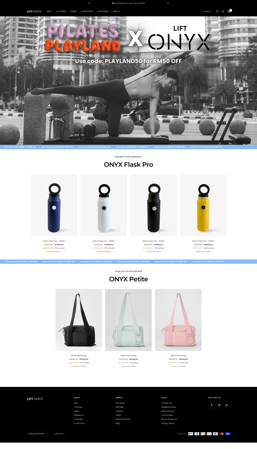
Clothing (78, 407)
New (76, 403)
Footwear (78, 419)
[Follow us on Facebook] (212, 405)
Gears (76, 411)
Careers (119, 411)
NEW (49, 11)
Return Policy (167, 411)
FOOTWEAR (103, 11)
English (206, 11)
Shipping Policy (168, 407)
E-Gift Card (79, 423)
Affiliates (120, 407)
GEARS (73, 11)
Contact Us (166, 403)
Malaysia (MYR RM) (36, 434)
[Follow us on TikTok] (226, 405)
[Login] (223, 11)
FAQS (118, 415)
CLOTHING (61, 11)
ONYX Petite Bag (79, 355)
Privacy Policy (168, 423)
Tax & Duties (167, 415)
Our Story (120, 403)
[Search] (217, 11)
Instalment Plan (123, 419)
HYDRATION (87, 11)
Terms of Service (169, 419)
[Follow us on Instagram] (219, 405)
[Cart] (228, 11)
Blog (118, 423)
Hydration (78, 415)
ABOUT (116, 11)
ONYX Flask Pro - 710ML (54, 241)
